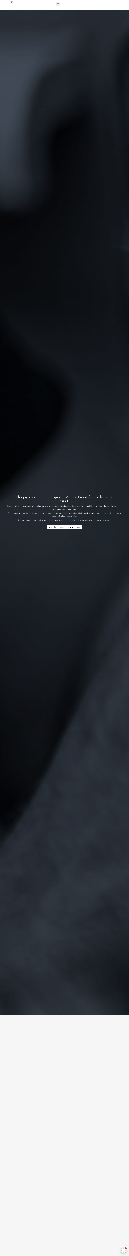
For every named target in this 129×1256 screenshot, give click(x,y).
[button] (58, 4)
